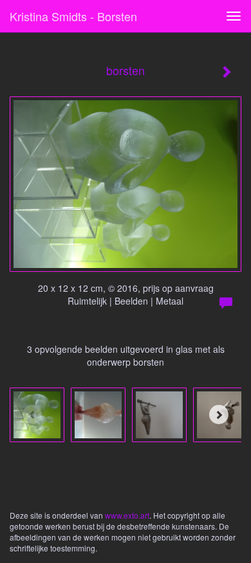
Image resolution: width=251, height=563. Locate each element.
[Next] (218, 414)
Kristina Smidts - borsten (73, 16)
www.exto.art (127, 515)
